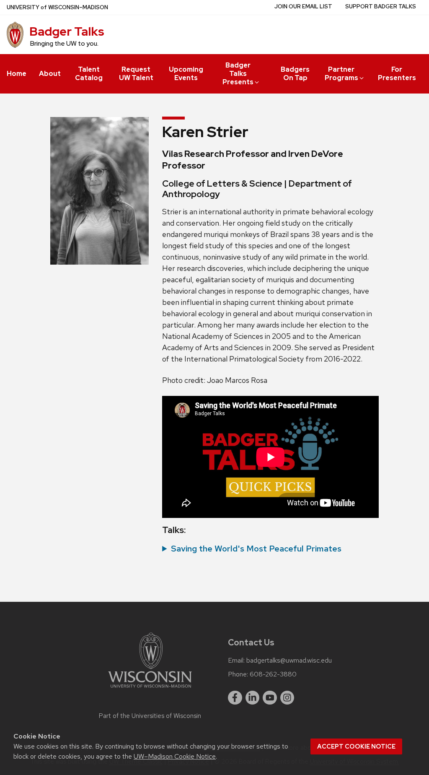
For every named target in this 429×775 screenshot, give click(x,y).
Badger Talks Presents (237, 73)
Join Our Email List (303, 6)
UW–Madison (57, 7)
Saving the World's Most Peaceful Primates (256, 548)
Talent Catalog (89, 73)
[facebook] (235, 698)
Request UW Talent (136, 73)
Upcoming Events (186, 73)
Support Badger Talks (380, 6)
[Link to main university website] (150, 689)
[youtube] (270, 698)
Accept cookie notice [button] (356, 746)
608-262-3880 (273, 674)
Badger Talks (66, 31)
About (50, 73)
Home (16, 73)
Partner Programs (341, 73)
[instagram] (287, 698)
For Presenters (397, 73)
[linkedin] (253, 698)
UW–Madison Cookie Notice (175, 756)
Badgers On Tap (295, 73)
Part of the (150, 716)
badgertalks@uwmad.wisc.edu (289, 660)
